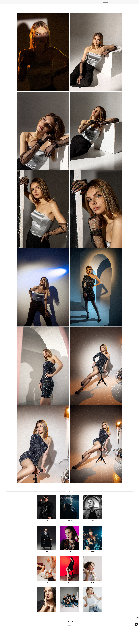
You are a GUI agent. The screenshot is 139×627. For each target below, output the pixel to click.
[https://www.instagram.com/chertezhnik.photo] (66, 621)
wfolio (71, 625)
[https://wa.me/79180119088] (70, 621)
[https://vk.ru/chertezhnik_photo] (68, 621)
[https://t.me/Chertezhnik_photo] (72, 621)
